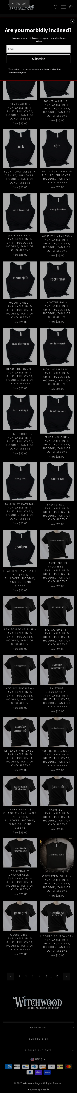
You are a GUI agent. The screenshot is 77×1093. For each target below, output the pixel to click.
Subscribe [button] (38, 58)
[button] (72, 21)
